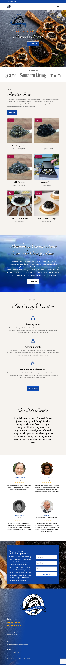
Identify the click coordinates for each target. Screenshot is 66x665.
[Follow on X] (18, 652)
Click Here (33, 43)
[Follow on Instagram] (11, 652)
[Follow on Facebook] (8, 652)
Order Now (33, 388)
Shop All (12, 112)
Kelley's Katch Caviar (33, 31)
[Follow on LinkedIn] (14, 652)
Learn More (33, 282)
